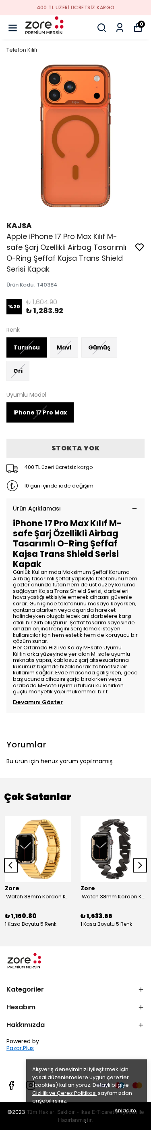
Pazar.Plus (20, 1048)
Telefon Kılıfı (21, 50)
